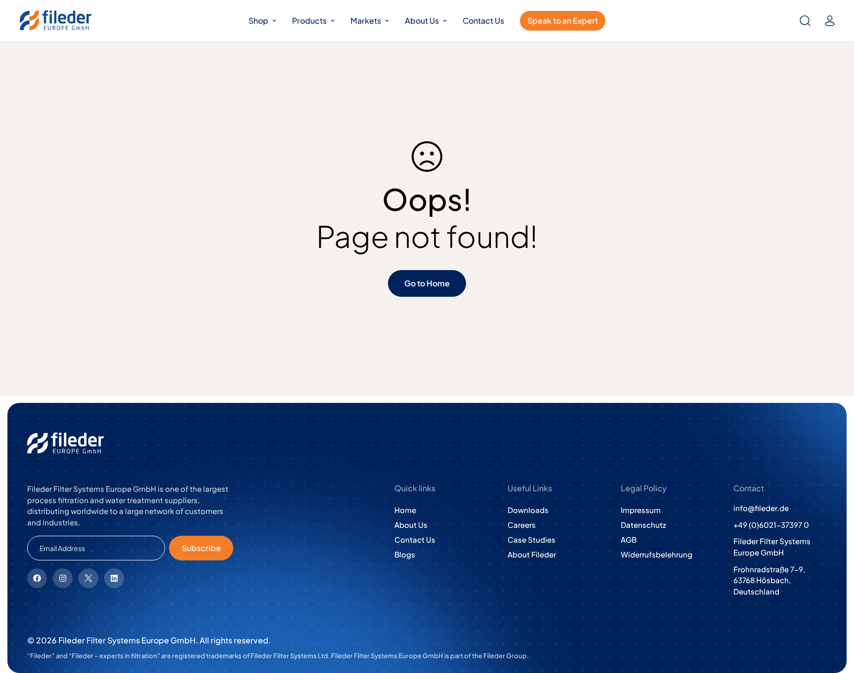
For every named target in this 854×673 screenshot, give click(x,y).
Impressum (641, 510)
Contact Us (483, 20)
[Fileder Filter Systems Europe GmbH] (55, 20)
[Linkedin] (114, 578)
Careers (522, 524)
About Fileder (532, 554)
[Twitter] (88, 578)
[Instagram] (63, 578)
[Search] (805, 20)
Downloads (528, 510)
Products (309, 20)
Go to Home (427, 283)
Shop (258, 20)
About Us (422, 20)
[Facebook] (37, 578)
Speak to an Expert (562, 20)
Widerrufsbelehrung (656, 554)
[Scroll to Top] (834, 619)
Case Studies (531, 539)
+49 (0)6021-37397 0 (771, 524)
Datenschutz (643, 524)
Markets (365, 20)
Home (405, 510)
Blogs (404, 554)
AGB (629, 539)
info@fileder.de (761, 508)
